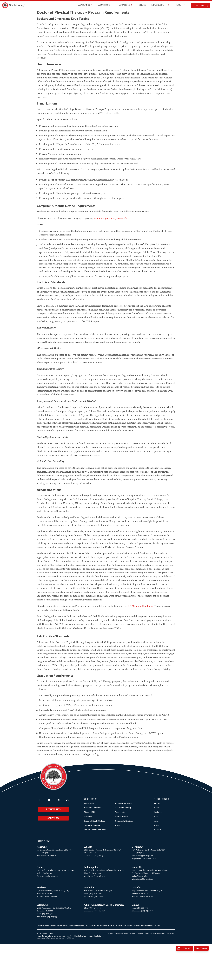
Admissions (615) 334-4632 (94, 896)
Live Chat (186, 948)
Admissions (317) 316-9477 (94, 876)
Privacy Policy (113, 933)
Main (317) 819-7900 (92, 873)
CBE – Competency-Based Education (104, 904)
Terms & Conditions (144, 933)
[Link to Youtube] (48, 799)
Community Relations (124, 821)
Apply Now (53, 818)
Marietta (41, 887)
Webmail (158, 812)
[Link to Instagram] (58, 799)
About (118, 825)
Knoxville (137, 867)
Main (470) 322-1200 (92, 852)
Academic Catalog (123, 807)
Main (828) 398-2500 (45, 852)
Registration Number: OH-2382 (144, 858)
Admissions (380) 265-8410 (142, 855)
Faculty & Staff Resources (95, 829)
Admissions (89, 803)
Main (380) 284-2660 (140, 852)
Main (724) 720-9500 (45, 913)
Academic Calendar (92, 807)
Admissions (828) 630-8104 (47, 855)
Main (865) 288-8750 (140, 908)
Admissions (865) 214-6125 (94, 910)
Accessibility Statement (127, 933)
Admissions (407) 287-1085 (142, 896)
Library (157, 803)
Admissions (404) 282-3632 (94, 855)
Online (142, 5)
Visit (156, 816)
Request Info (198, 5)
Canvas (157, 807)
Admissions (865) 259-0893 (142, 910)
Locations (88, 816)
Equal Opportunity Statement (163, 933)
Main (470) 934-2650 (45, 893)
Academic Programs (123, 803)
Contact (157, 829)
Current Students (122, 816)
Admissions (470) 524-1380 (47, 896)
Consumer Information (93, 825)
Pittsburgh (42, 904)
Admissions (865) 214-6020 (142, 879)
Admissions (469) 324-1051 (47, 876)
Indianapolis (91, 867)
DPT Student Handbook (140, 606)
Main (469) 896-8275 (45, 873)
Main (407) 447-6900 (140, 893)
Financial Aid (89, 812)
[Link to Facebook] (39, 799)
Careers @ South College (94, 821)
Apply (156, 821)
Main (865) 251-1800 (140, 876)
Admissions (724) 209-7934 (47, 916)
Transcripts (120, 812)
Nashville (89, 887)
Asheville (42, 846)
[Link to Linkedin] (67, 799)
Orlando (136, 887)
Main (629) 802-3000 (92, 893)
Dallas (40, 867)
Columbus (137, 846)
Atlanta (88, 846)
